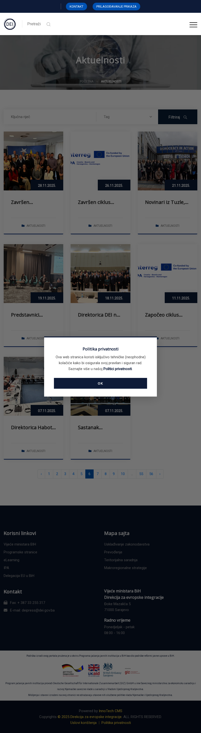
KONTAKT (76, 6)
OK (100, 383)
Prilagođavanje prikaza (116, 6)
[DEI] (10, 24)
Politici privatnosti (117, 369)
